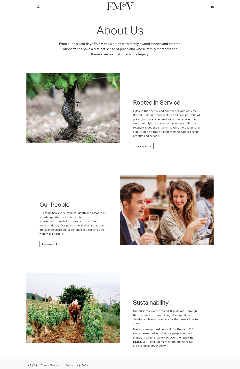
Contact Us (71, 365)
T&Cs (85, 365)
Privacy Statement (51, 365)
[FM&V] (120, 6)
